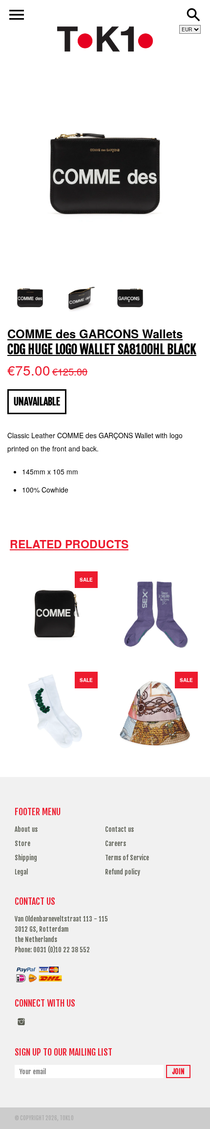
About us (26, 829)
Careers (115, 843)
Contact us (119, 829)
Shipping (26, 858)
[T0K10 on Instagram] (21, 1027)
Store (22, 843)
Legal (21, 872)
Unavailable (37, 402)
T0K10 (67, 1118)
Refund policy (122, 872)
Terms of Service (127, 858)
